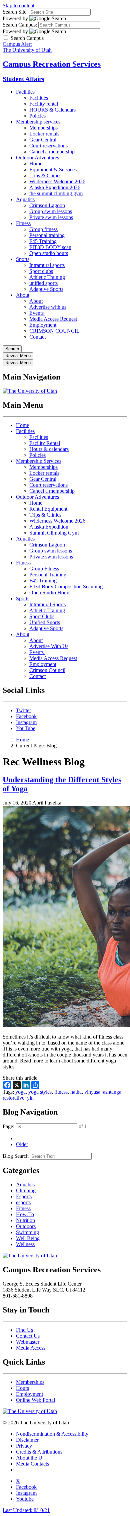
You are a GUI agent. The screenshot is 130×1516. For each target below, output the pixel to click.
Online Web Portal (35, 1400)
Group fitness (43, 229)
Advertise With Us (48, 646)
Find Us (24, 1330)
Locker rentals (44, 133)
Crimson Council (47, 670)
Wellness (25, 1244)
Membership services (38, 122)
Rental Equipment (48, 509)
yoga (20, 1092)
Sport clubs (41, 271)
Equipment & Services (53, 169)
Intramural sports (47, 265)
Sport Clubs (41, 616)
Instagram (26, 722)
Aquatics (25, 199)
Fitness (23, 223)
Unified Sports (44, 622)
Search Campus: (20, 25)
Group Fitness (44, 568)
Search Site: (15, 12)
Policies (37, 116)
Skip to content (18, 5)
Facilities (25, 92)
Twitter (23, 710)
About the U (29, 1458)
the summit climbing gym (56, 193)
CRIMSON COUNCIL (54, 331)
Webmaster (27, 1342)
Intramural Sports (47, 604)
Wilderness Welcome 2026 (57, 181)
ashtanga (112, 1092)
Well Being (28, 1238)
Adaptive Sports (46, 289)
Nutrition (25, 1220)
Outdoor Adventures (37, 157)
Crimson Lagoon (47, 205)
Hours (22, 1388)
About (22, 295)
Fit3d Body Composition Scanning (66, 586)
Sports (22, 259)
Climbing (26, 1190)
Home (35, 163)
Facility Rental (44, 443)
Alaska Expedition (48, 527)
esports (23, 1202)
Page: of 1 (45, 1126)
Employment (42, 325)
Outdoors (26, 1226)
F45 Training (43, 241)
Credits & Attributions (39, 1452)
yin (30, 1098)
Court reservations (48, 145)
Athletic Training (47, 277)
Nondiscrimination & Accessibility (52, 1434)
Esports (24, 1196)
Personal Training (47, 574)
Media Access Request (53, 319)
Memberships (43, 127)
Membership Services (38, 461)
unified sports (43, 283)
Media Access (30, 1348)
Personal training (47, 235)
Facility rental (43, 104)
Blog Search (16, 1156)
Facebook (26, 716)
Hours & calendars (49, 449)
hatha (76, 1092)
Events (37, 313)
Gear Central (42, 139)
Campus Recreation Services (52, 64)
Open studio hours (48, 253)
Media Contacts (32, 1464)
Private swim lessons (51, 217)
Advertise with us (47, 307)
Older (22, 1144)
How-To (25, 1214)
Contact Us (28, 1336)
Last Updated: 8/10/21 (26, 1510)
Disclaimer (27, 1440)
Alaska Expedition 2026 (54, 187)
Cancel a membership (52, 151)
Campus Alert (17, 44)
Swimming (27, 1232)
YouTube (25, 728)
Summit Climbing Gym (54, 533)
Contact (37, 337)
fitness (61, 1092)
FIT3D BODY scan (50, 247)
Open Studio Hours (49, 592)
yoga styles (40, 1092)
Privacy (24, 1446)
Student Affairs (23, 78)
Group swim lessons (50, 211)
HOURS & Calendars (52, 110)
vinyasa (92, 1092)
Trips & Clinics (45, 175)
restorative (13, 1098)
